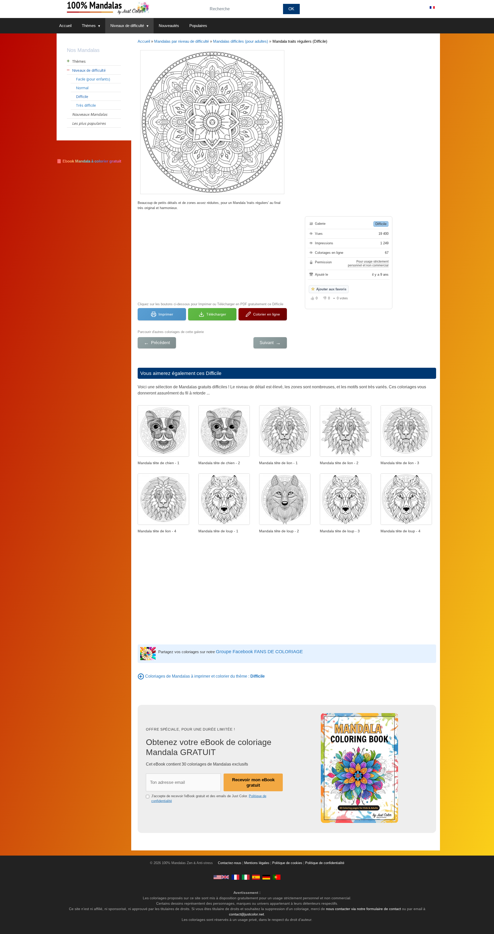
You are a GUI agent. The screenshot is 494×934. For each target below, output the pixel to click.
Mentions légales (256, 863)
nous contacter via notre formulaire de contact (363, 909)
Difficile (380, 224)
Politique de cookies (287, 863)
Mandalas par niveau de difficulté (181, 41)
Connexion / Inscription (401, 7)
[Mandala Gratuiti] (246, 877)
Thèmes (89, 25)
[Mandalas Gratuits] (235, 877)
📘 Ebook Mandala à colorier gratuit (89, 161)
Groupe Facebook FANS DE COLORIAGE (259, 651)
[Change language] (432, 7)
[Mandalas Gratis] (256, 877)
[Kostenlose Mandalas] (266, 877)
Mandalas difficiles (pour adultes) (240, 41)
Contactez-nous (229, 863)
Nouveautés (169, 25)
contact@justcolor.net (246, 914)
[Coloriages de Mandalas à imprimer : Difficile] (141, 676)
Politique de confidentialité (324, 863)
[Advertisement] (212, 255)
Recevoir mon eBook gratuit (253, 782)
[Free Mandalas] (221, 877)
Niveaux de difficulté (127, 25)
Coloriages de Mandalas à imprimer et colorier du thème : (205, 676)
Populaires (198, 25)
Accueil (65, 25)
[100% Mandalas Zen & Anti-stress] (128, 7)
